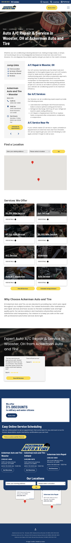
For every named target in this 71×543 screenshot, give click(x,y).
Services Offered (15, 71)
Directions (58, 503)
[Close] (59, 490)
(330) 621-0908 (15, 103)
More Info (10, 98)
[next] (18, 133)
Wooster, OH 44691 (7, 463)
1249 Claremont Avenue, (32, 462)
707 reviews (15, 2)
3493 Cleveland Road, (8, 462)
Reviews (12, 76)
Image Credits (30, 541)
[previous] (11, 133)
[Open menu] (68, 7)
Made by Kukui (40, 541)
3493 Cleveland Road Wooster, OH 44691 (15, 111)
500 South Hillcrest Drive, (55, 460)
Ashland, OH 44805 (30, 463)
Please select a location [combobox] (37, 151)
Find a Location (15, 69)
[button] (32, 162)
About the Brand (15, 73)
